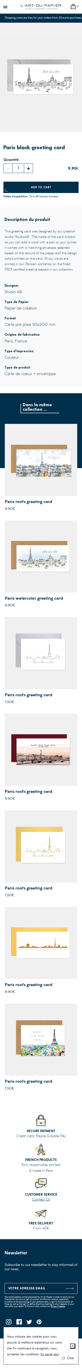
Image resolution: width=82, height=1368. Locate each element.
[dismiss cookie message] (72, 1346)
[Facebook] (19, 1323)
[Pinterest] (39, 1323)
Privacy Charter (58, 1306)
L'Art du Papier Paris (41, 7)
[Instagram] (9, 1323)
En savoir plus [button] (50, 1354)
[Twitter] (29, 1323)
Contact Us (41, 1200)
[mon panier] (73, 7)
